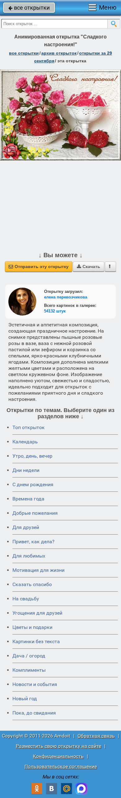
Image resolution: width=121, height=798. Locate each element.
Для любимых (28, 556)
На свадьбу (25, 599)
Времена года (28, 499)
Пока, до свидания (34, 713)
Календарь (25, 442)
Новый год (24, 699)
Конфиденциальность (58, 756)
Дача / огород (28, 656)
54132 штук (55, 311)
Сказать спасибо (32, 584)
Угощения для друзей (37, 613)
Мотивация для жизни (38, 570)
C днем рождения (32, 484)
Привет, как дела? (33, 542)
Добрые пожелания (35, 513)
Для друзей (25, 527)
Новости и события (34, 684)
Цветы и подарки (32, 627)
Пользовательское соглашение (61, 766)
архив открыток (59, 53)
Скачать (88, 266)
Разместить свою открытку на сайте (58, 746)
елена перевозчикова (65, 297)
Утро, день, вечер (32, 456)
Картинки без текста (36, 641)
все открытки (29, 7)
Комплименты (29, 670)
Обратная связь (96, 736)
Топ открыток (28, 427)
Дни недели (25, 470)
